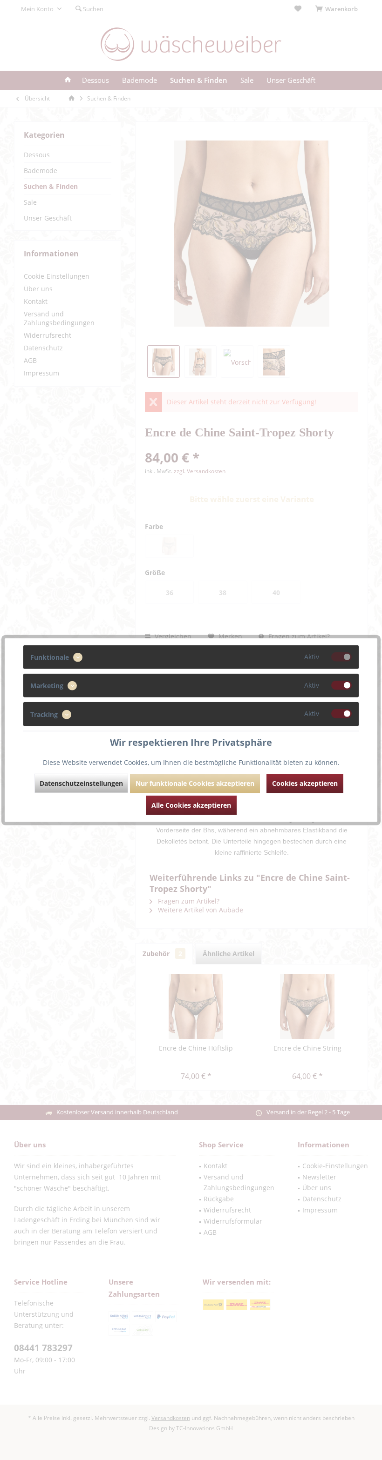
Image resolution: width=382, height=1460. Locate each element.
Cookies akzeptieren (305, 782)
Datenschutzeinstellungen (81, 782)
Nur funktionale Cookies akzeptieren (195, 782)
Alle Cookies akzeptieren (191, 804)
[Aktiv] (341, 657)
